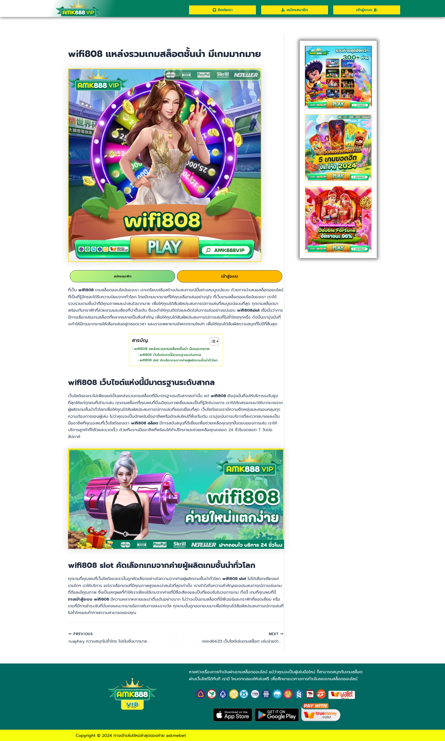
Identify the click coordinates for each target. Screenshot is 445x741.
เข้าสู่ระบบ (229, 276)
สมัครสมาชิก (122, 276)
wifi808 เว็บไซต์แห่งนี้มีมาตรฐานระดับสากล (171, 354)
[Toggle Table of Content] (212, 341)
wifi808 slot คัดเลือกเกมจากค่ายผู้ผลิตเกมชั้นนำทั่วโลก (179, 360)
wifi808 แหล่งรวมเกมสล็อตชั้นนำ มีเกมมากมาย (172, 349)
